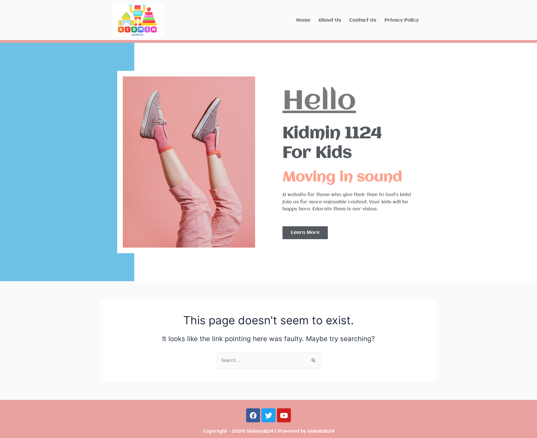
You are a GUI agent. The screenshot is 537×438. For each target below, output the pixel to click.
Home (303, 20)
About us (330, 20)
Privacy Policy (402, 20)
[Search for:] (268, 360)
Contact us (362, 20)
